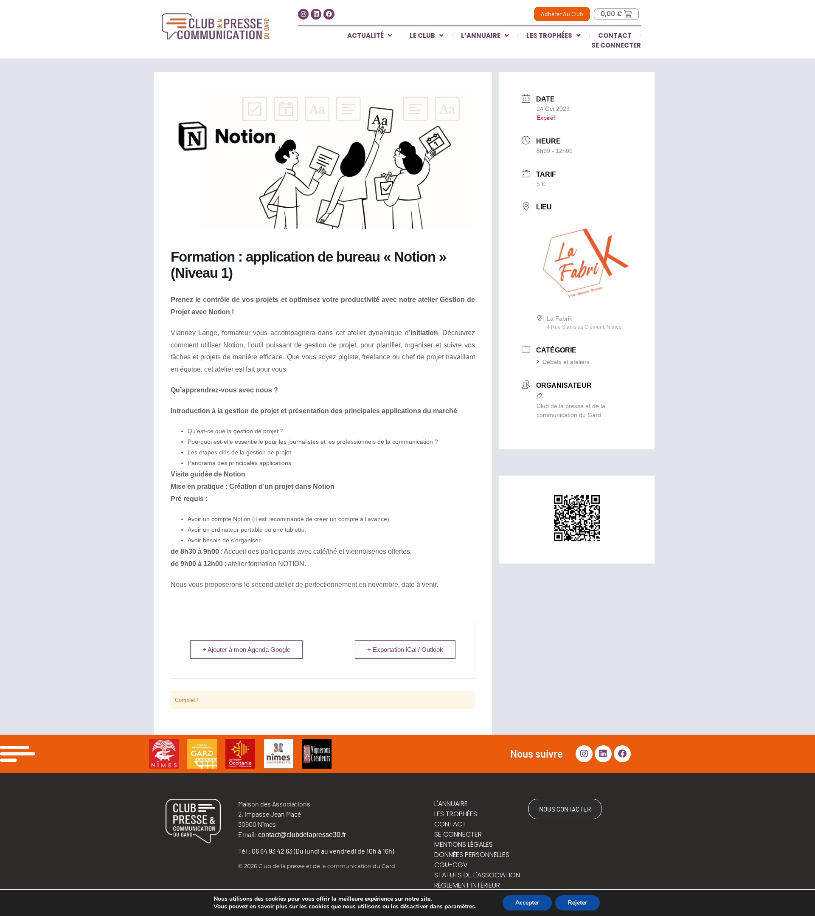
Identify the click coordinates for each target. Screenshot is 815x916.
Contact (615, 35)
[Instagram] (303, 14)
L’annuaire (480, 35)
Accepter (527, 903)
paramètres (459, 906)
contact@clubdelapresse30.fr (302, 834)
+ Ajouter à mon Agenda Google (246, 649)
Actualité (365, 35)
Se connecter (616, 45)
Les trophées (549, 35)
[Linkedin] (316, 14)
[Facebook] (328, 14)
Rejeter (577, 903)
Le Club (422, 35)
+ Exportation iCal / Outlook (405, 649)
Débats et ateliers (566, 361)
